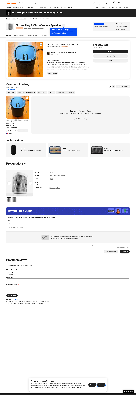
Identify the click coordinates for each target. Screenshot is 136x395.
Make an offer (110, 56)
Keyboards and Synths (30, 7)
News (97, 7)
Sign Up (124, 2)
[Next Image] (30, 183)
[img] (71, 52)
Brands (92, 7)
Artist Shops (111, 7)
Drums (49, 7)
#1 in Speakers (27, 28)
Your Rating (9, 272)
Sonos (51, 172)
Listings (8, 35)
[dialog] (68, 385)
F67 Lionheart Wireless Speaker (71, 150)
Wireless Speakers (55, 188)
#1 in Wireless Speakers (37, 28)
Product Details (32, 35)
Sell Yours (125, 251)
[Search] (94, 3)
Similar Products (19, 35)
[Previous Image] (9, 183)
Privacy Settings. (76, 387)
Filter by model (12, 221)
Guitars (9, 7)
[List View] (113, 86)
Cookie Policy (37, 387)
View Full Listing (52, 73)
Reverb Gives (118, 7)
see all (17, 299)
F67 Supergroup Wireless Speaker (113, 150)
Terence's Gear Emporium (59, 52)
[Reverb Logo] (11, 2)
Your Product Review (12, 284)
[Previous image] (10, 59)
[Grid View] (110, 86)
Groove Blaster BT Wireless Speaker (31, 150)
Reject (92, 385)
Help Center (126, 7)
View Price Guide (111, 251)
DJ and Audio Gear (57, 7)
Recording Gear (42, 7)
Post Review (12, 295)
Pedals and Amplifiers (18, 7)
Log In (128, 2)
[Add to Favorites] (63, 25)
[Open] (54, 224)
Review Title (9, 277)
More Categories (68, 7)
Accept (101, 385)
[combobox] (30, 224)
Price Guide (43, 35)
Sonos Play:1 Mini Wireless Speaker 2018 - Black (63, 44)
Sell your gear (105, 3)
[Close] (75, 29)
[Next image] (41, 59)
